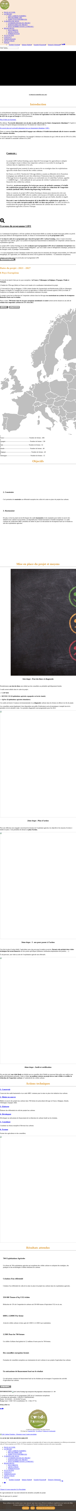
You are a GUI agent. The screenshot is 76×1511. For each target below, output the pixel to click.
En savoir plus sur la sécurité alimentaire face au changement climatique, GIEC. (25, 128)
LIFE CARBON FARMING (17, 16)
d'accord (25, 1508)
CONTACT (8, 37)
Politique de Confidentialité (49, 1431)
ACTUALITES (9, 35)
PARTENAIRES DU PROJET (18, 25)
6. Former (4, 1129)
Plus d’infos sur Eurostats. (8, 119)
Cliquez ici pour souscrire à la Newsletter (13, 1489)
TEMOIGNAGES (14, 34)
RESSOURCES (9, 28)
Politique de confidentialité (45, 1508)
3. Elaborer (4, 1106)
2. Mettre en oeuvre (8, 1097)
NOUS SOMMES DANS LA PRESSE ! (21, 26)
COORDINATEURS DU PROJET (19, 23)
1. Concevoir (5, 1089)
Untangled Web (31, 1431)
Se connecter (39, 1431)
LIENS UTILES (13, 32)
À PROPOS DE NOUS (11, 21)
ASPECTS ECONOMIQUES (17, 19)
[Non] (74, 1506)
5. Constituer (5, 1122)
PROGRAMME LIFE (15, 17)
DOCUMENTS (13, 30)
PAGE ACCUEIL (9, 12)
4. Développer (5, 1114)
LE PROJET (8, 14)
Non (32, 1508)
